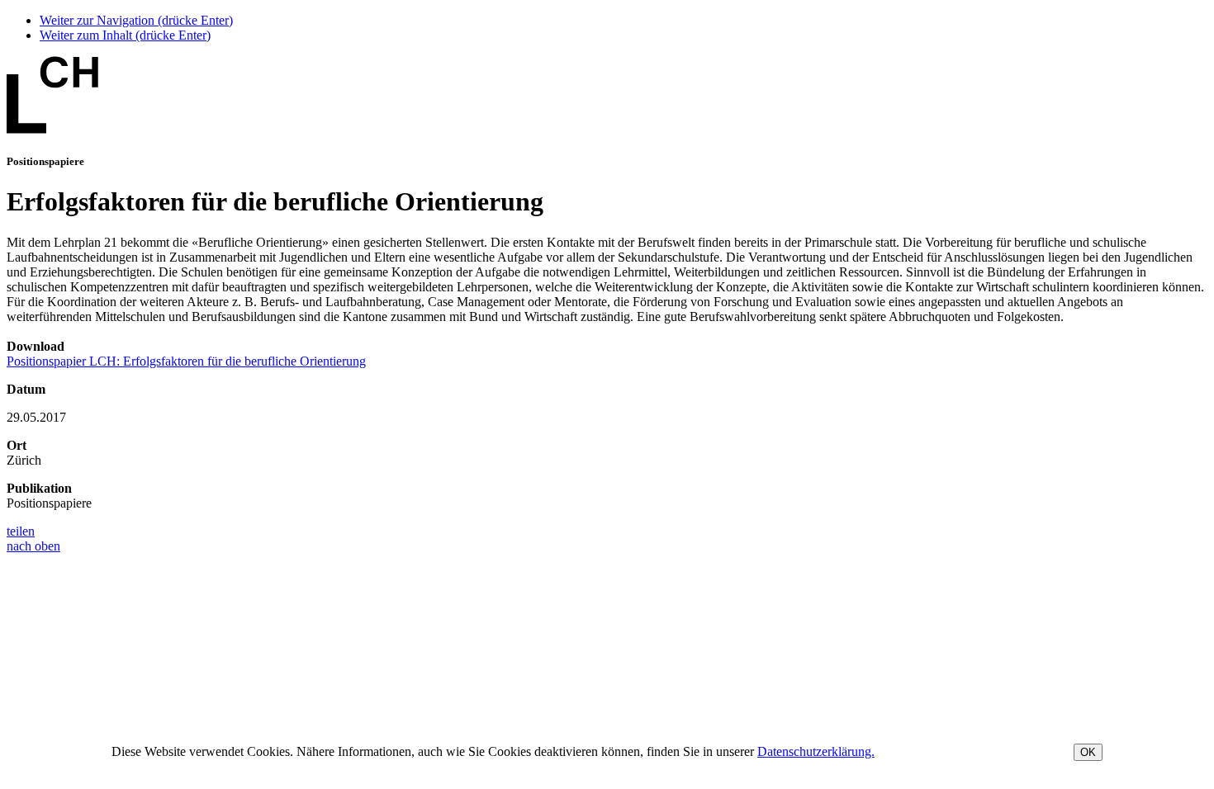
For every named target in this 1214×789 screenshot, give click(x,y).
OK (1088, 752)
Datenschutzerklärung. (816, 751)
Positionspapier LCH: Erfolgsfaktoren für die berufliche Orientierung (186, 361)
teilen (21, 531)
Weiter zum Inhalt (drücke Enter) (125, 35)
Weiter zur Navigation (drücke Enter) (136, 20)
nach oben (33, 546)
